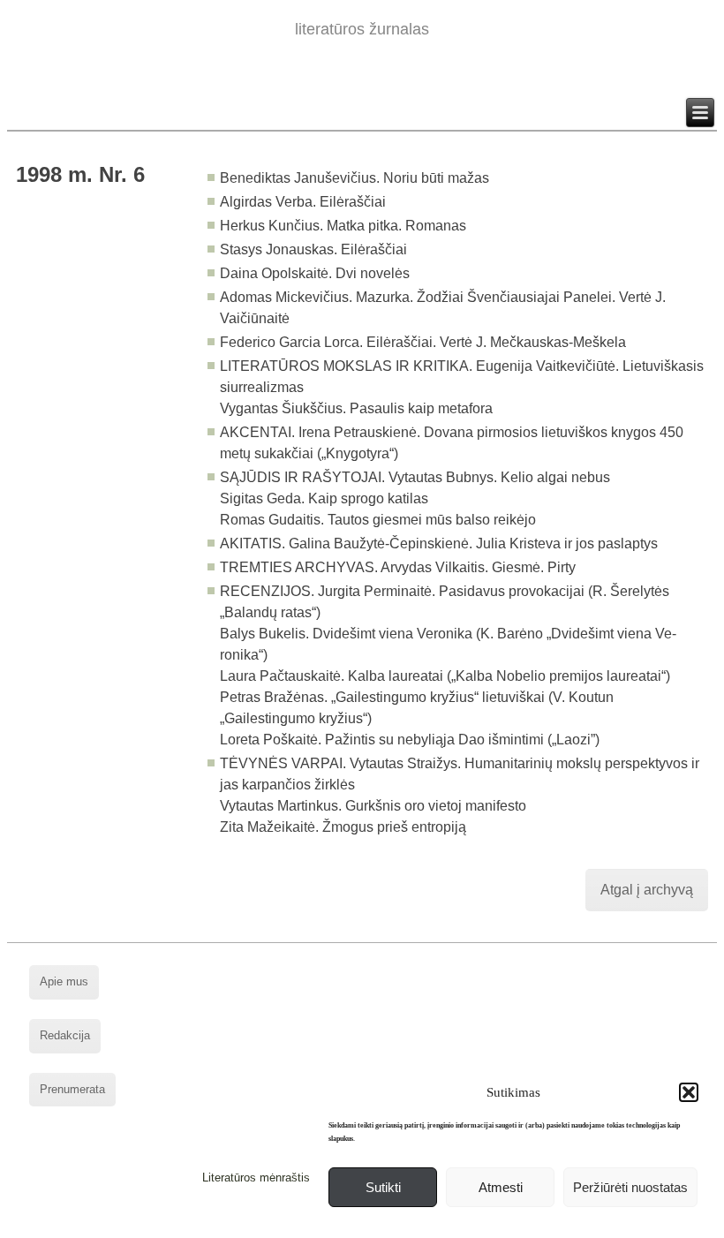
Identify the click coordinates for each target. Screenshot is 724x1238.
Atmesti (501, 1187)
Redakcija (65, 1035)
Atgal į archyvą (646, 889)
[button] (689, 1092)
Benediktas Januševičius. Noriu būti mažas (354, 177)
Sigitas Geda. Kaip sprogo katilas (324, 498)
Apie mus (64, 981)
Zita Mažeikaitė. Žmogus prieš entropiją (343, 826)
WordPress (295, 1224)
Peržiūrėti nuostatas (630, 1187)
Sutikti (383, 1187)
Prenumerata (72, 1089)
